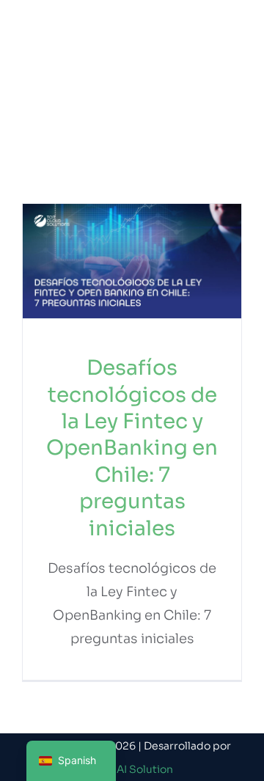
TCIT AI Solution (132, 769)
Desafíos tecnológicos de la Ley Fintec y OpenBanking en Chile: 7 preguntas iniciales (132, 447)
